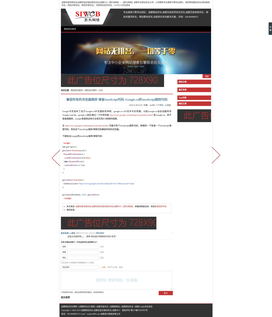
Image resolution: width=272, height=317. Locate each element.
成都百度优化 (102, 307)
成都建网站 (115, 307)
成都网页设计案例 (87, 307)
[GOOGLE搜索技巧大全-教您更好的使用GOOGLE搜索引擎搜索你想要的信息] (56, 158)
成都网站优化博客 (69, 307)
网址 (64, 258)
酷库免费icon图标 (68, 233)
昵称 (64, 247)
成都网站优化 (127, 307)
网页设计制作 (91, 90)
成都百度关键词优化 (103, 310)
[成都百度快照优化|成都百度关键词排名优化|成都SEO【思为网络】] (88, 17)
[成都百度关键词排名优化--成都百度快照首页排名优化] (136, 73)
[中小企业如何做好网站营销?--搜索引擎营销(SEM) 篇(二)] (215, 158)
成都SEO (116, 310)
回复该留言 (100, 233)
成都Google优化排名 (144, 307)
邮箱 (64, 252)
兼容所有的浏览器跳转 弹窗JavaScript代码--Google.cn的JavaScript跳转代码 (116, 99)
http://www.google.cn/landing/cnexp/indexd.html (131, 115)
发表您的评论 (161, 206)
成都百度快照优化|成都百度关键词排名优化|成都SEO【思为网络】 (91, 2)
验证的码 (65, 267)
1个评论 (159, 105)
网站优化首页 (70, 29)
